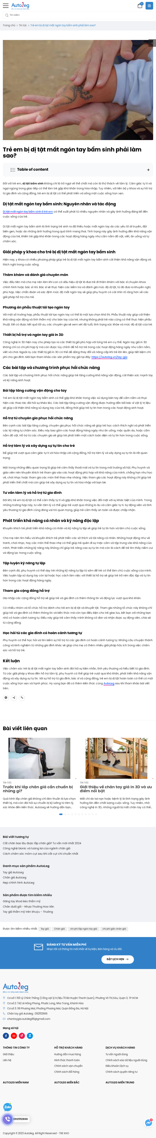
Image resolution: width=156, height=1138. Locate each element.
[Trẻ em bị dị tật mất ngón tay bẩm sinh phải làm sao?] (6, 698)
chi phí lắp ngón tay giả (83, 929)
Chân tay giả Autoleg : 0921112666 (27, 1014)
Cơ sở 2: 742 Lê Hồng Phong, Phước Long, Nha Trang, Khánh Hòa (45, 1003)
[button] (61, 814)
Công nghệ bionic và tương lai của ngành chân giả (36, 848)
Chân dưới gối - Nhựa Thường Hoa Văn (28, 906)
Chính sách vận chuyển (68, 1066)
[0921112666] (7, 1119)
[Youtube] (14, 1036)
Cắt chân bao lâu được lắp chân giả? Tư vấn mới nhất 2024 (42, 843)
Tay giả (45, 929)
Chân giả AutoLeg (14, 877)
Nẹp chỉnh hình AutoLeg (18, 882)
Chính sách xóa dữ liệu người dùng (126, 1060)
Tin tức (7, 783)
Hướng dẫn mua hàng (67, 1054)
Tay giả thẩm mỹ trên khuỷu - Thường (28, 912)
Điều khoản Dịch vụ (117, 1066)
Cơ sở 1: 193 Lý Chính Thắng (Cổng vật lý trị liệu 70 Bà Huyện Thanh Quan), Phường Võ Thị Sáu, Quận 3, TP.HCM (72, 998)
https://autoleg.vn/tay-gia (109, 357)
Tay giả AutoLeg (13, 872)
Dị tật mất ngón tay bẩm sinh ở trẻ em (28, 211)
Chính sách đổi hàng (66, 1072)
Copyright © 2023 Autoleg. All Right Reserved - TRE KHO (36, 1133)
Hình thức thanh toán (67, 1060)
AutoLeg (108, 683)
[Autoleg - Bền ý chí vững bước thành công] (20, 6)
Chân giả (59, 929)
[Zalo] (30, 1036)
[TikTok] (22, 1036)
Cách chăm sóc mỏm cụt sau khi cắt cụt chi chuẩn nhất (40, 854)
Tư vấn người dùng (117, 1054)
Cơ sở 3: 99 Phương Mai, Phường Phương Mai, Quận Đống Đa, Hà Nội (47, 1008)
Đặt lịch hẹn (116, 959)
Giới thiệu (8, 1054)
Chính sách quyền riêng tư (121, 1072)
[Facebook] (6, 1036)
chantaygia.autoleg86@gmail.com (28, 1019)
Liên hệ (7, 1060)
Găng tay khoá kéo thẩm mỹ (22, 901)
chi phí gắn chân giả (114, 929)
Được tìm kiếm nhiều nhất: (20, 929)
